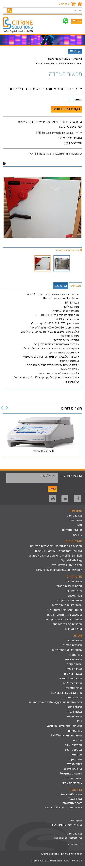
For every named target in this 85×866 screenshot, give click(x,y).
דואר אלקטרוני (48, 475)
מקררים (77, 740)
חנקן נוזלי (76, 754)
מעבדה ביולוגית (73, 673)
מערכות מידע (74, 515)
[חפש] (9, 10)
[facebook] (77, 498)
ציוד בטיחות (75, 730)
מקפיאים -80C (73, 749)
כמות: (78, 99)
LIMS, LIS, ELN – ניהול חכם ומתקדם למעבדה (55, 555)
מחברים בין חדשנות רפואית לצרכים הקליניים (56, 546)
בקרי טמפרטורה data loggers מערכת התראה (55, 702)
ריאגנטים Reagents (71, 773)
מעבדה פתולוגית (72, 683)
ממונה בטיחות (74, 697)
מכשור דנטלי (74, 711)
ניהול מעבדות (74, 591)
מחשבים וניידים (73, 769)
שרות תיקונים (74, 664)
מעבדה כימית (74, 669)
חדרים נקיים (75, 759)
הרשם (52, 489)
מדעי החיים (75, 520)
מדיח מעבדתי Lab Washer (66, 735)
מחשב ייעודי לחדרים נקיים (66, 565)
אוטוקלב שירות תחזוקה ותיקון (64, 614)
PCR (79, 721)
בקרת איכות (75, 595)
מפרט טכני (61, 285)
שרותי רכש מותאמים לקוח (67, 605)
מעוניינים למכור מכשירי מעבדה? (63, 619)
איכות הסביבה (73, 688)
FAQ (79, 525)
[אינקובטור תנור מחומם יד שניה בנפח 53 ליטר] (42, 207)
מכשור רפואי (74, 707)
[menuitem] (42, 546)
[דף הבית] (79, 4)
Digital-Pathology (71, 560)
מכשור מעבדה (54, 58)
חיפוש (77, 10)
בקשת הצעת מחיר (66, 109)
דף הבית (78, 58)
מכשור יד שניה (73, 659)
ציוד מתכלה (75, 654)
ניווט (78, 21)
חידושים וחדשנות (72, 530)
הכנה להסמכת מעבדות (69, 600)
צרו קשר (77, 534)
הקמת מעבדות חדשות (69, 586)
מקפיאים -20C (73, 745)
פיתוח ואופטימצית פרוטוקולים (64, 610)
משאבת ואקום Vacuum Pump (64, 726)
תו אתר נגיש (75, 844)
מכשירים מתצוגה (72, 645)
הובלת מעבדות (73, 629)
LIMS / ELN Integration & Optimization (59, 570)
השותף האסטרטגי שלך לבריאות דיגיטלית (58, 551)
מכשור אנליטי (74, 716)
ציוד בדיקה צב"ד (72, 783)
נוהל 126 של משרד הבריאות (66, 692)
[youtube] (52, 498)
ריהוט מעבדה (74, 764)
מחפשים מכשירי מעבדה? (67, 624)
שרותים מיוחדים (72, 778)
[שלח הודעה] (65, 20)
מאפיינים (75, 285)
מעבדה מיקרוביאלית (70, 678)
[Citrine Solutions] (19, 25)
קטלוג (76, 51)
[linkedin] (64, 498)
